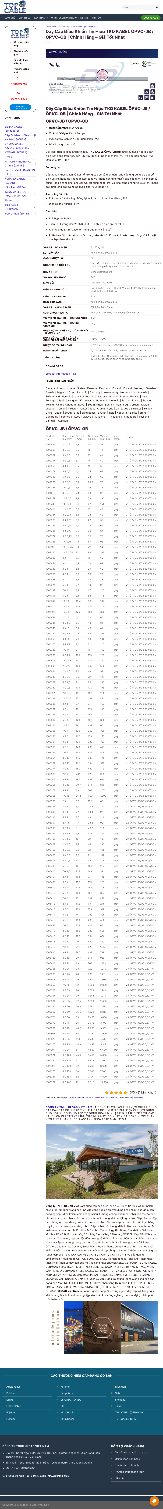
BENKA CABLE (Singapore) (13, 128)
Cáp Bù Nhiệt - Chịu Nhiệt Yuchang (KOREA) (20, 137)
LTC (63, 1406)
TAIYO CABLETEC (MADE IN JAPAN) (16, 194)
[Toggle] (34, 129)
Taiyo (118, 1406)
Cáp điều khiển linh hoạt (59, 27)
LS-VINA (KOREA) (15, 187)
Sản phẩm (40, 18)
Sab (117, 1393)
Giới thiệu (25, 18)
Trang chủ (8, 18)
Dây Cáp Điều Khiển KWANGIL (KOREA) (17, 150)
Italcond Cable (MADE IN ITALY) (20, 172)
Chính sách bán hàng (64, 18)
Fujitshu (10, 1418)
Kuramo (65, 1386)
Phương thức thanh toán (129, 1471)
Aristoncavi (13, 1386)
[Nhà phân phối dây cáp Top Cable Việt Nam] (23, 7)
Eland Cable (13, 1406)
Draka (8, 157)
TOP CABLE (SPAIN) (17, 213)
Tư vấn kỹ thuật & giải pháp (131, 1452)
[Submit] (157, 7)
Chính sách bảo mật (127, 1465)
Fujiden (10, 1412)
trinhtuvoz (43, 1504)
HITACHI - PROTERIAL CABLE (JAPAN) (18, 163)
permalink (138, 1098)
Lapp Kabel (67, 1393)
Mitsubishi (67, 1412)
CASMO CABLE (14, 143)
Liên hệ (84, 18)
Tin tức (96, 18)
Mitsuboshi (67, 1418)
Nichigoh (120, 1386)
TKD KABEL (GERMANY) (12, 207)
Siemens (120, 1399)
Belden (10, 1393)
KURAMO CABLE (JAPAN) (15, 180)
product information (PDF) (62, 373)
